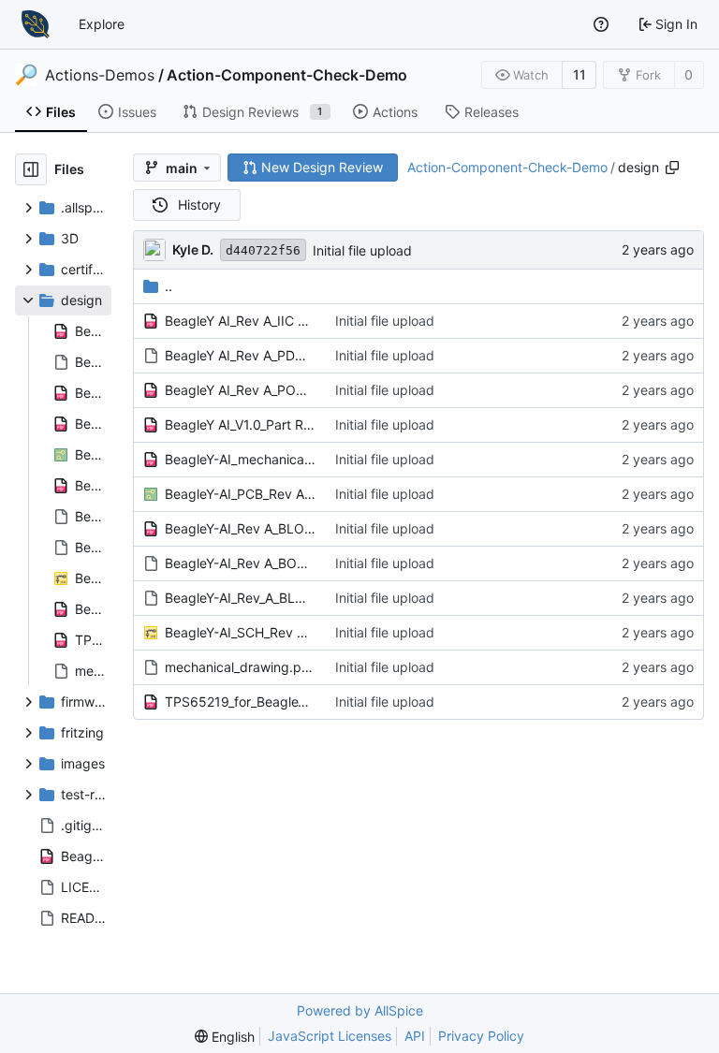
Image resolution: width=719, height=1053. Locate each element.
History (199, 204)
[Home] (35, 24)
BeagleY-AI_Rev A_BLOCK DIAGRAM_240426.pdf (240, 528)
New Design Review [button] (322, 167)
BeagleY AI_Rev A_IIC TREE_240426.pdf (240, 321)
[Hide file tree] (31, 169)
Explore (102, 24)
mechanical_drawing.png (240, 667)
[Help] (601, 24)
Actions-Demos (99, 75)
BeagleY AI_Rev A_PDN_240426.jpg (240, 355)
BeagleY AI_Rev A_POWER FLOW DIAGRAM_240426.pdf (240, 390)
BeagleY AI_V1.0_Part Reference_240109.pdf (240, 424)
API (414, 1036)
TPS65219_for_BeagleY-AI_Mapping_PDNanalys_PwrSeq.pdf (240, 701)
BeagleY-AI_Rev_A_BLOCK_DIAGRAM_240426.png (240, 598)
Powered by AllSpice (360, 1010)
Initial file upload (362, 250)
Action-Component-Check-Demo (287, 75)
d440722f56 (263, 250)
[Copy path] (672, 167)
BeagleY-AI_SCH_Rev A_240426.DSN (240, 632)
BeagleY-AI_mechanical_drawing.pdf (240, 459)
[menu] (225, 1037)
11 (579, 74)
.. (168, 286)
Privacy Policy (481, 1036)
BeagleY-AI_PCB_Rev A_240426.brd (240, 494)
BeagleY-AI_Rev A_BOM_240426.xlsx (240, 563)
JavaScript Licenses (329, 1036)
